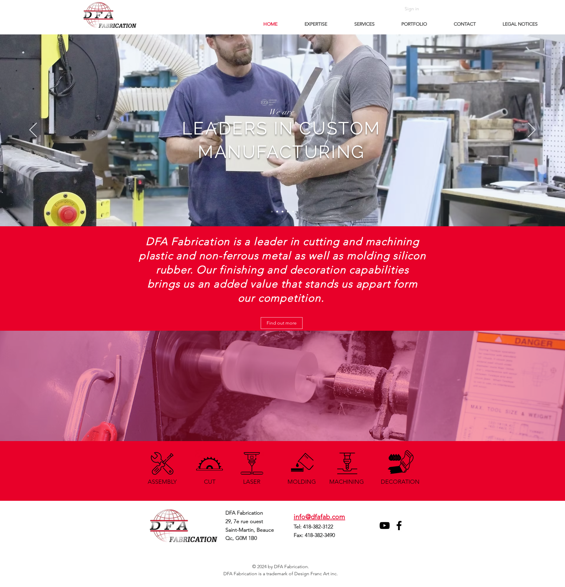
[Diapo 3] (282, 211)
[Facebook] (399, 525)
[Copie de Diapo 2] (288, 211)
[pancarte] (293, 211)
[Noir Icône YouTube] (384, 525)
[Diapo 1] (277, 211)
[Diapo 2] (272, 211)
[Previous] (33, 130)
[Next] (532, 130)
